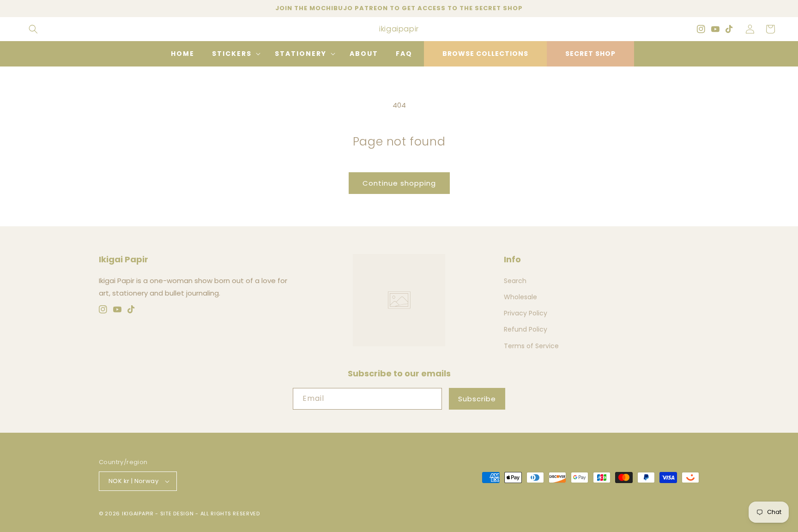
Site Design (177, 513)
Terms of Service (531, 346)
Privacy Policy (525, 313)
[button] (33, 29)
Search (515, 280)
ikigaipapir (138, 513)
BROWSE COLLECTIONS (485, 53)
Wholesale (520, 297)
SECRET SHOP (590, 53)
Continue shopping (399, 183)
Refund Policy (525, 329)
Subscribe (477, 399)
